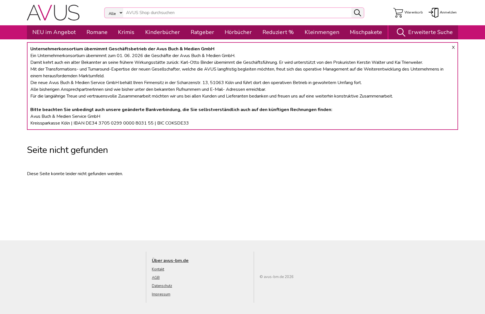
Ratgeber (202, 32)
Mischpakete (366, 32)
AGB (156, 277)
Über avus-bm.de (170, 260)
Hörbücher (238, 32)
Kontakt (158, 269)
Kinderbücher (162, 32)
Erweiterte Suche (430, 32)
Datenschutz (162, 285)
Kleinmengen (322, 32)
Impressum (161, 294)
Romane (96, 32)
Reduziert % (278, 32)
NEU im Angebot (54, 32)
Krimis (126, 32)
